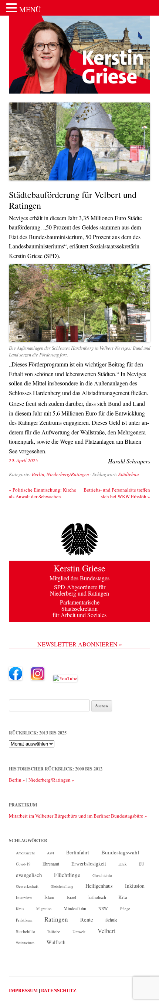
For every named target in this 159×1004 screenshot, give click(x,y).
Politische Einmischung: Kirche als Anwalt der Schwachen (42, 493)
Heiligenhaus (99, 885)
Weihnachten (25, 942)
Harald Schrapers (129, 461)
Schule (111, 920)
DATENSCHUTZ (59, 990)
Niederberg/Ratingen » (51, 779)
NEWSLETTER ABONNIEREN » (79, 644)
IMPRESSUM (23, 990)
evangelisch (29, 874)
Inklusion (135, 885)
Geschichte (102, 875)
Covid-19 (23, 864)
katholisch (97, 897)
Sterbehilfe (25, 931)
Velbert (106, 931)
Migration (43, 908)
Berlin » (17, 779)
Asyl (50, 852)
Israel (71, 897)
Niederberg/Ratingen (68, 474)
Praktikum (24, 920)
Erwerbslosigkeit (88, 863)
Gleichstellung (62, 886)
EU (141, 864)
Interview (24, 897)
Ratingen (56, 919)
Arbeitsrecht (25, 852)
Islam (49, 897)
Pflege (125, 908)
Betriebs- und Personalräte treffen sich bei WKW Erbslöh (117, 493)
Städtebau (128, 474)
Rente (86, 919)
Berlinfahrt (77, 852)
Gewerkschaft (27, 886)
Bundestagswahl (120, 852)
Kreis (20, 908)
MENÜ (30, 9)
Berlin (38, 474)
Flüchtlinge (67, 874)
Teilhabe (53, 931)
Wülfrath (56, 942)
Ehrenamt (51, 864)
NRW (103, 908)
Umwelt (78, 931)
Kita (122, 897)
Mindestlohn (75, 908)
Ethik (122, 864)
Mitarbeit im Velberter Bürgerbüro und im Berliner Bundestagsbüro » (78, 815)
